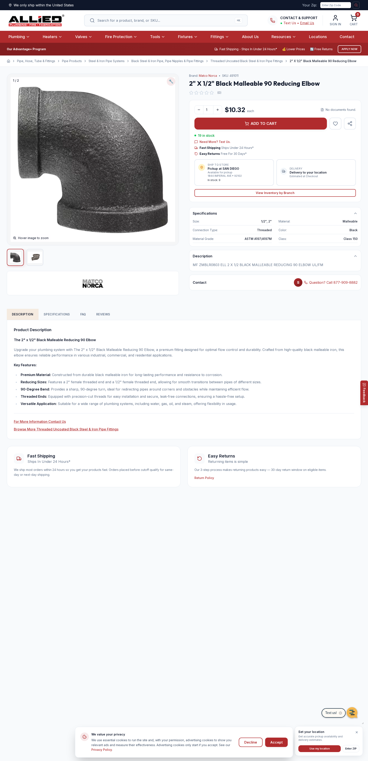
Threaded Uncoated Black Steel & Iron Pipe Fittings (246, 61)
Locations (318, 36)
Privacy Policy (101, 749)
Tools (155, 36)
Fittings (217, 36)
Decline (250, 742)
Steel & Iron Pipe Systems (107, 61)
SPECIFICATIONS (57, 314)
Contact (347, 36)
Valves (81, 36)
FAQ (83, 314)
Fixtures (185, 36)
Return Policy (204, 478)
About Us (250, 36)
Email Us (307, 23)
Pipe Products (72, 61)
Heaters (50, 36)
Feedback (364, 395)
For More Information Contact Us (40, 421)
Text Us (289, 23)
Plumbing (17, 36)
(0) (219, 92)
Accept (276, 742)
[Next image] (171, 159)
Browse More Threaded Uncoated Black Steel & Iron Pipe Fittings (66, 429)
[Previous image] (14, 159)
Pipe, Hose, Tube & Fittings (36, 61)
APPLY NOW (349, 49)
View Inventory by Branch (275, 193)
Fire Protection (118, 36)
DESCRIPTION (22, 314)
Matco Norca (208, 75)
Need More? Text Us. (215, 142)
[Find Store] (356, 5)
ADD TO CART (264, 123)
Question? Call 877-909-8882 (333, 282)
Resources (281, 36)
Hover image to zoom (33, 238)
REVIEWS (103, 314)
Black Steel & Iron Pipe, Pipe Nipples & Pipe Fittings (167, 61)
